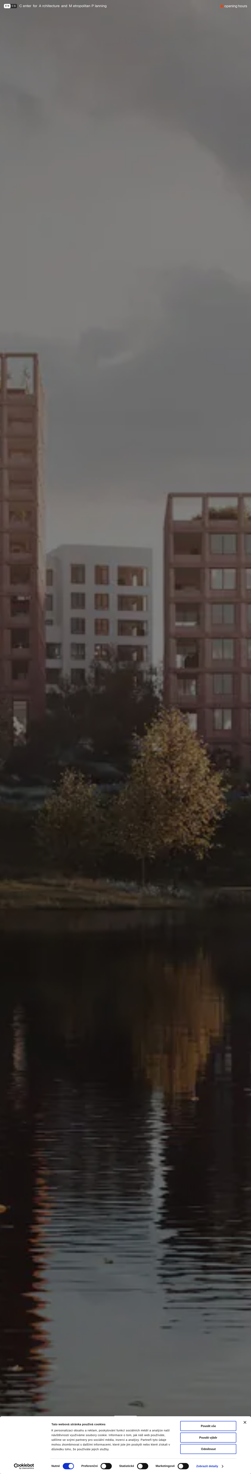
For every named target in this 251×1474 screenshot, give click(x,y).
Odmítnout (208, 1449)
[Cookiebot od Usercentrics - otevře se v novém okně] (25, 1466)
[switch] (106, 1466)
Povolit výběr (208, 1437)
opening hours (235, 6)
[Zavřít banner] (245, 1422)
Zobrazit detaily (207, 1466)
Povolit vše (208, 1426)
